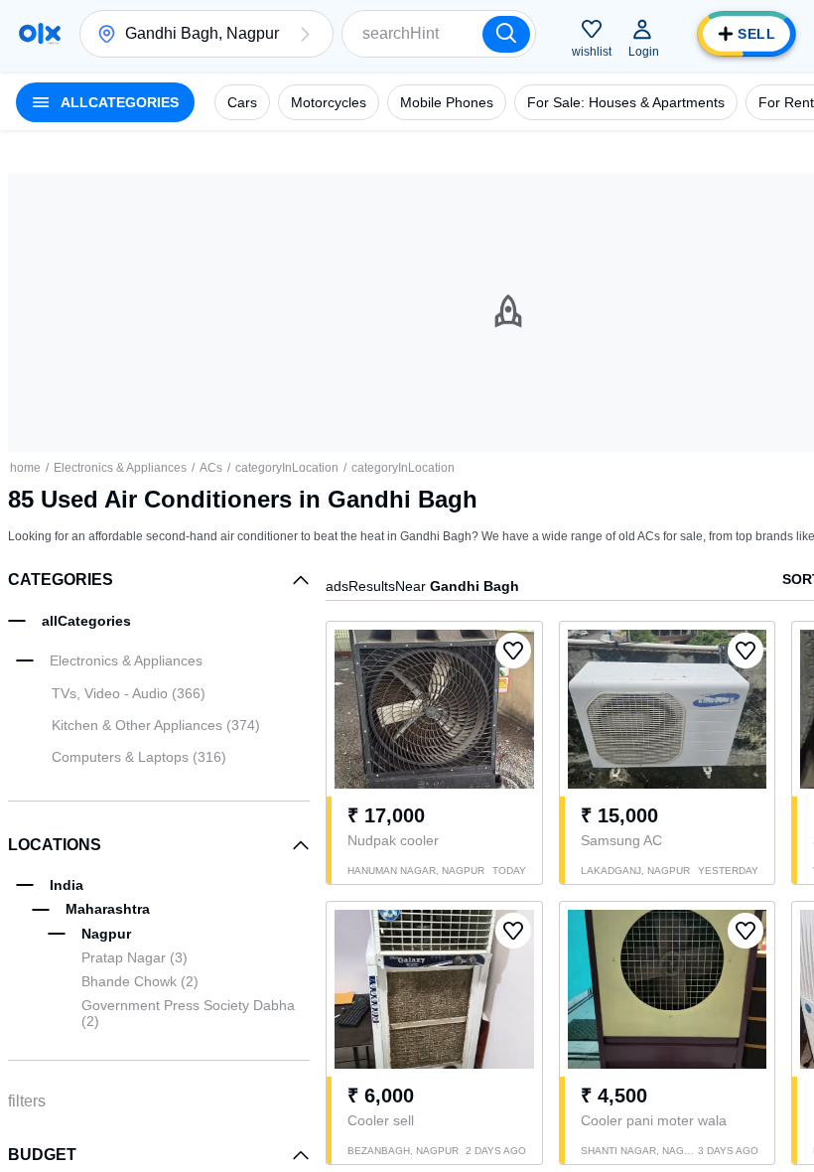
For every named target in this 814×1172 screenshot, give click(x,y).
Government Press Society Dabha (188, 1013)
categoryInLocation (287, 468)
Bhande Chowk (140, 981)
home (25, 468)
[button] (305, 34)
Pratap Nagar (134, 957)
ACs (211, 468)
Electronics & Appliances (120, 468)
